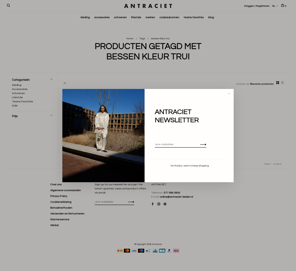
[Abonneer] (202, 144)
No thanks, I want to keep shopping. (190, 166)
